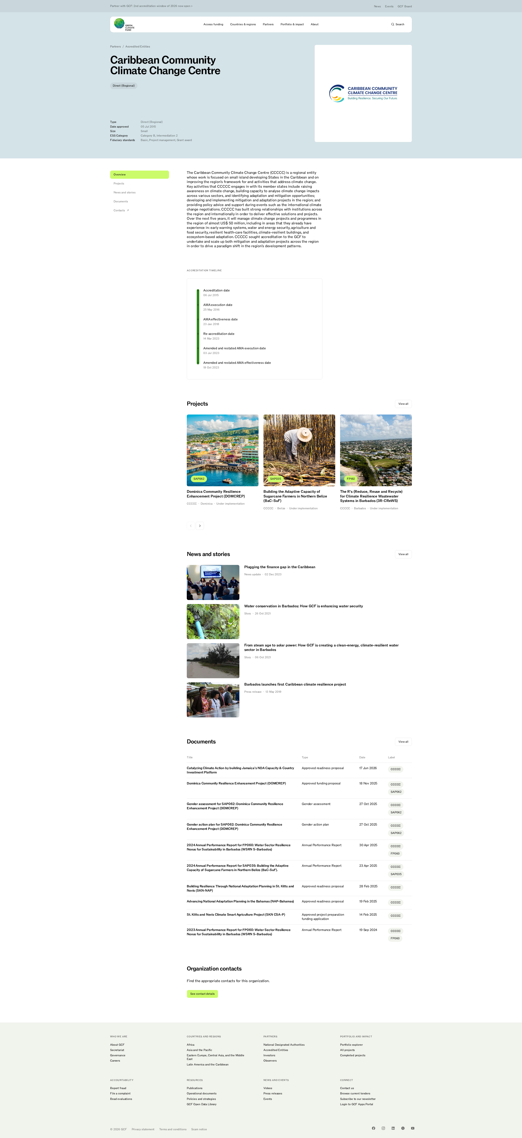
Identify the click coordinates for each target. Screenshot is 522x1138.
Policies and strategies (201, 1099)
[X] (403, 1128)
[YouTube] (412, 1128)
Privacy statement (143, 1129)
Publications (194, 1088)
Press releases (272, 1093)
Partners (115, 47)
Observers (270, 1061)
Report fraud (118, 1088)
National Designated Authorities (284, 1045)
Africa (190, 1045)
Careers (115, 1061)
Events (389, 6)
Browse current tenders (355, 1093)
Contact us (347, 1088)
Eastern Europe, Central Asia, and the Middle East (215, 1057)
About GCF (117, 1045)
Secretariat (117, 1050)
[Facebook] (373, 1128)
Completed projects (352, 1055)
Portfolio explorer (351, 1045)
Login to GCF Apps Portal (356, 1104)
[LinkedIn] (393, 1128)
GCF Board (405, 6)
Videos (267, 1088)
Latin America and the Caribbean (208, 1064)
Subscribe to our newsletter (358, 1099)
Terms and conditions (172, 1129)
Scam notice (199, 1129)
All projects (347, 1050)
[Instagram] (383, 1128)
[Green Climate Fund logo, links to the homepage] (126, 24)
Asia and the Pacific (199, 1050)
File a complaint (120, 1093)
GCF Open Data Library (202, 1104)
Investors (269, 1055)
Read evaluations (121, 1099)
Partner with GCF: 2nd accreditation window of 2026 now (150, 6)
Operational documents (202, 1093)
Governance (117, 1055)
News (377, 6)
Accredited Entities (137, 47)
